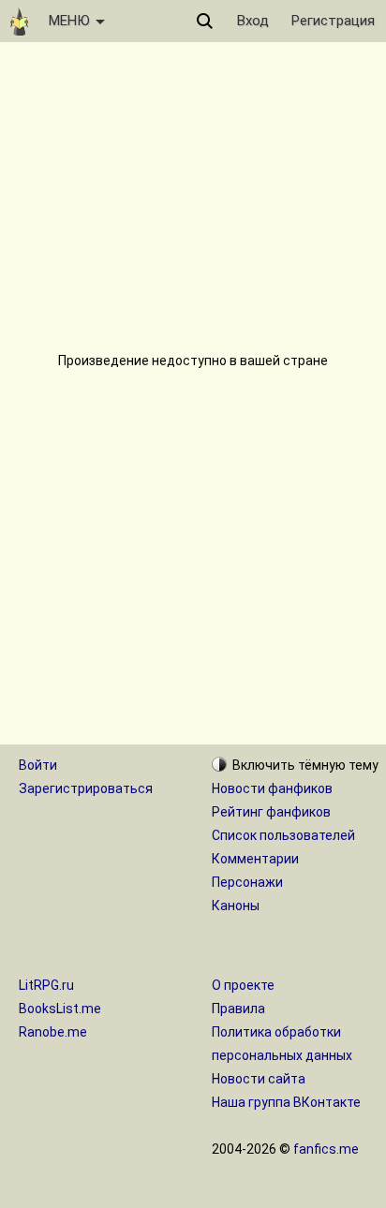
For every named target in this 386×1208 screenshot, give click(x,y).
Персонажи (247, 882)
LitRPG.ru (46, 985)
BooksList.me (60, 1008)
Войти (38, 765)
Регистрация (333, 20)
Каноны (236, 905)
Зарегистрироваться (86, 788)
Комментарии (255, 858)
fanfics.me (326, 1149)
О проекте (243, 985)
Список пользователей (283, 835)
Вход (253, 20)
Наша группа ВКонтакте (286, 1102)
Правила (238, 1008)
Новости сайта (258, 1078)
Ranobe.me (53, 1031)
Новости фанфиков (272, 788)
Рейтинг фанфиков (271, 811)
